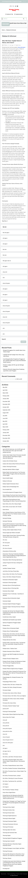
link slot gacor (6, 232)
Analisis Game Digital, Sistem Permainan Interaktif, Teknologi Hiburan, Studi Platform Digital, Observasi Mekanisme (14, 456)
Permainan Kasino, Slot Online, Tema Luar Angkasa (14, 695)
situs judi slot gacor (7, 728)
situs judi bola (6, 722)
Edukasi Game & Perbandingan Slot (11, 486)
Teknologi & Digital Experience (10, 815)
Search (4, 339)
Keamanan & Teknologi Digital (9, 582)
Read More (4, 221)
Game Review (6, 509)
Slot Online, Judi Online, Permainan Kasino (12, 756)
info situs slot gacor (7, 548)
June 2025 (5, 418)
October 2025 (6, 407)
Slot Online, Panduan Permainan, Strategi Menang (14, 768)
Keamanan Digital (7, 601)
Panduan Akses (6, 625)
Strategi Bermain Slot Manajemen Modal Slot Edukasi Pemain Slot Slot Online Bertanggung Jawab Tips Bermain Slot (13, 797)
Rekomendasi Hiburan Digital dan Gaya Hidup (13, 714)
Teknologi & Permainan (8, 827)
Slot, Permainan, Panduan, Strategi (10, 789)
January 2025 (6, 432)
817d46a (5, 45)
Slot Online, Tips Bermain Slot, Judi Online (12, 781)
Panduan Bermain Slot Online (9, 639)
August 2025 (5, 412)
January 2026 (6, 398)
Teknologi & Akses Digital (8, 807)
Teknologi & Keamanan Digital (9, 821)
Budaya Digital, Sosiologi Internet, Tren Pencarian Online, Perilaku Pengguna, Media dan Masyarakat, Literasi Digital (14, 474)
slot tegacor (5, 784)
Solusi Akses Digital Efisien (9, 792)
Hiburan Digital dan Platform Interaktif (11, 532)
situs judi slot (6, 725)
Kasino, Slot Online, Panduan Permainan (12, 576)
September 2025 (6, 410)
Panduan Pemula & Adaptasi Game (10, 658)
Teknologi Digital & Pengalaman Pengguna (12, 838)
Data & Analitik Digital (8, 478)
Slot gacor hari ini (7, 260)
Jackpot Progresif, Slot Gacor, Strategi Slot (12, 562)
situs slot (5, 272)
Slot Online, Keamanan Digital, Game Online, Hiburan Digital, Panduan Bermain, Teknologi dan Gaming (14, 761)
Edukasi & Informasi (7, 481)
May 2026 (5, 387)
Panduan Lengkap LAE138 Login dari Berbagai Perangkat (14, 1)
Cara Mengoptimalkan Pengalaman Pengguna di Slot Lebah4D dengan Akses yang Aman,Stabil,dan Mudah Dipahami (14, 360)
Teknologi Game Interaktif (9, 841)
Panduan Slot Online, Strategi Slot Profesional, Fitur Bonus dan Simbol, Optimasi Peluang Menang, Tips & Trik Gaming (14, 673)
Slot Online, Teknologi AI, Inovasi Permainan (13, 778)
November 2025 (6, 404)
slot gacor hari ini (7, 751)
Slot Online (5, 754)
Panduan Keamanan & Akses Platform (11, 651)
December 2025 (6, 401)
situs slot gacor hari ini (8, 739)
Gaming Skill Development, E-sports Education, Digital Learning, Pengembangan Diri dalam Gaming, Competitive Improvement (14, 525)
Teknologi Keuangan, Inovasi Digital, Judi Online (13, 848)
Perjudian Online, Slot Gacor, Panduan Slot (12, 684)
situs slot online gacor (8, 742)
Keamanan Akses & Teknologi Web (11, 588)
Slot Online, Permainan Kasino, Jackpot (12, 775)
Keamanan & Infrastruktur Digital (10, 579)
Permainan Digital (7, 690)
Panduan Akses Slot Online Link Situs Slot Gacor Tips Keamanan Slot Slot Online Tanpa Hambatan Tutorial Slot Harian (14, 635)
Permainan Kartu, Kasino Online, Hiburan (12, 693)
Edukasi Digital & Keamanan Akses (11, 483)
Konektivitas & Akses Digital (9, 617)
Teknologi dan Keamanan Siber (10, 832)
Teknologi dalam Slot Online (9, 829)
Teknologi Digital (6, 835)
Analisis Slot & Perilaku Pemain (10, 461)
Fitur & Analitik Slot (7, 489)
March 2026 (5, 393)
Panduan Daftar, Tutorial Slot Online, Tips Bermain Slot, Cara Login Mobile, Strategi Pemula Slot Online (14, 644)
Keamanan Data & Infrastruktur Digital (11, 598)
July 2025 (5, 415)
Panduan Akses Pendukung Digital (10, 631)
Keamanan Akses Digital (8, 591)
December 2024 (6, 435)
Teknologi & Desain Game (8, 812)
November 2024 (6, 438)
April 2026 (5, 390)
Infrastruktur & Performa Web (9, 551)
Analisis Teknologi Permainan (9, 466)
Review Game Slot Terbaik (9, 717)
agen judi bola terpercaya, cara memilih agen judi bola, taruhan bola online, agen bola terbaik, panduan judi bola (14, 451)
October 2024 (6, 441)
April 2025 (5, 424)
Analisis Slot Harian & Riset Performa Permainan (14, 463)
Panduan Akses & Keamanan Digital (11, 628)
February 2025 (6, 429)
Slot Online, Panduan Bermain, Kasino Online (13, 765)
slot (4, 277)
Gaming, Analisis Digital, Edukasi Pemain (12, 529)
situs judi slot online (7, 731)
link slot (4, 249)
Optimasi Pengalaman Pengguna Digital (12, 622)
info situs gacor (6, 542)
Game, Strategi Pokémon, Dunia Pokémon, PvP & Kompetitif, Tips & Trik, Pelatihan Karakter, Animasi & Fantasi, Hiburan (14, 514)
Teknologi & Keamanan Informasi (10, 824)
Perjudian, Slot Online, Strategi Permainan (12, 687)
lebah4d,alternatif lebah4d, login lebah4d (12, 619)
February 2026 (6, 395)
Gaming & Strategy (7, 518)
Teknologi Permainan (7, 851)
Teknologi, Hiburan (7, 858)
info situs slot (6, 545)
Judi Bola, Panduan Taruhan (9, 568)
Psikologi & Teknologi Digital (9, 711)
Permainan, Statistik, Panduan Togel (11, 705)
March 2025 (5, 427)
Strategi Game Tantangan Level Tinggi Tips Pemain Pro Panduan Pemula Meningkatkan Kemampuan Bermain (14, 803)
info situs (5, 539)
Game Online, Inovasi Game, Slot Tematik (12, 506)
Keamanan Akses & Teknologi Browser (11, 585)
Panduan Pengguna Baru (8, 665)
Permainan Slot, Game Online (9, 703)
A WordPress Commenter (9, 379)
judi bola (5, 565)
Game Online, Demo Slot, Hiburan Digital (12, 504)
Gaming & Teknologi (7, 521)
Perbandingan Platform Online (9, 681)
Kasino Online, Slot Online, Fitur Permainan (12, 574)
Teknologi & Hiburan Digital (9, 818)
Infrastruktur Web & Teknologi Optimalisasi (12, 559)
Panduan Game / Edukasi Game (10, 648)
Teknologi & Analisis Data (8, 810)
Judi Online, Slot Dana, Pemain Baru (11, 571)
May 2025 (5, 421)
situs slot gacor (21, 47)
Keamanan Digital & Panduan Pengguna (11, 603)
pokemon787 (6, 708)
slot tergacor (6, 787)
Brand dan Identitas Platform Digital (11, 469)
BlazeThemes (15, 875)
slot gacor (5, 238)
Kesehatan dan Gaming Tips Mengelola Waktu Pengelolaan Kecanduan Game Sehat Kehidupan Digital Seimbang (13, 612)
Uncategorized (6, 868)
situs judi (5, 720)
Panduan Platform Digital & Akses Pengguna (13, 668)
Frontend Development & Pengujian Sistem (12, 492)
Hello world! (19, 379)
